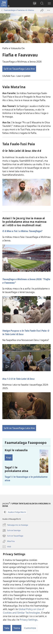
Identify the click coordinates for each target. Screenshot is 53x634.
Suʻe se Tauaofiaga (12, 536)
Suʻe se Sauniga (11, 530)
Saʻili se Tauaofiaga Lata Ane (19, 68)
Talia (6, 628)
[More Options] (48, 10)
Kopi (8, 457)
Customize (30, 628)
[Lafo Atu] (42, 10)
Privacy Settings (28, 619)
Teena (16, 628)
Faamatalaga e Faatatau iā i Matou (19, 10)
